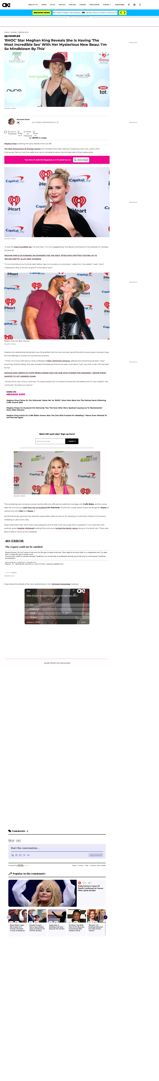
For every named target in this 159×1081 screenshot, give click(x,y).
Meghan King (23, 32)
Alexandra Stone (23, 119)
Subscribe (119, 5)
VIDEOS (83, 5)
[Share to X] (20, 132)
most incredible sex (23, 247)
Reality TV (33, 5)
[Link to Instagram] (134, 4)
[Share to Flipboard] (28, 132)
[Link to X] (140, 4)
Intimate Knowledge (61, 584)
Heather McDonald (25, 528)
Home (6, 32)
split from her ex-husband (35, 508)
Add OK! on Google (39, 138)
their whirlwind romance (58, 361)
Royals (62, 5)
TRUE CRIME (94, 5)
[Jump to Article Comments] (5, 132)
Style (52, 5)
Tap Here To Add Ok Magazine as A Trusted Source (48, 160)
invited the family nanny (66, 528)
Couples (14, 32)
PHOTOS (72, 5)
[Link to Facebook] (129, 4)
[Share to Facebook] (12, 132)
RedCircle (14, 572)
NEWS (44, 5)
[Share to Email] (35, 132)
